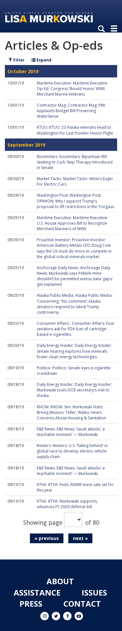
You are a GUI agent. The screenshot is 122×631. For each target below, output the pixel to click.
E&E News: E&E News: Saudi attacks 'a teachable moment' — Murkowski (71, 431)
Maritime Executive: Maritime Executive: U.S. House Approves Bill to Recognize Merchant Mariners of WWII (72, 223)
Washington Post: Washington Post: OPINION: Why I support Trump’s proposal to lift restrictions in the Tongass (75, 200)
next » (80, 538)
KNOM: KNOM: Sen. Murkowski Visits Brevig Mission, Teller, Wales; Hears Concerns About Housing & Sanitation (71, 412)
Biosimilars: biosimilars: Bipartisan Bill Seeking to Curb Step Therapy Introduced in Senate (75, 162)
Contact (82, 603)
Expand (43, 60)
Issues (94, 592)
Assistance (37, 592)
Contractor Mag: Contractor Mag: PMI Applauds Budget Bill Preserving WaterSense (71, 110)
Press (31, 603)
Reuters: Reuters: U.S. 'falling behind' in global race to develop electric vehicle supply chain (72, 451)
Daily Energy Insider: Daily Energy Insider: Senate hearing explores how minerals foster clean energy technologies (74, 351)
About (60, 581)
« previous (46, 538)
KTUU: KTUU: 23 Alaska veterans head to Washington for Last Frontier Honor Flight (75, 130)
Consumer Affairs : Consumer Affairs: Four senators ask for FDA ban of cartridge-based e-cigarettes (76, 329)
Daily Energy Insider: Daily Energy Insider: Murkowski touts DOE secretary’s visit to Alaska (74, 390)
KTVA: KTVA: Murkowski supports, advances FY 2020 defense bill (67, 503)
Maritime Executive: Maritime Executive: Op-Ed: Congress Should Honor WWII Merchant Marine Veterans (72, 88)
